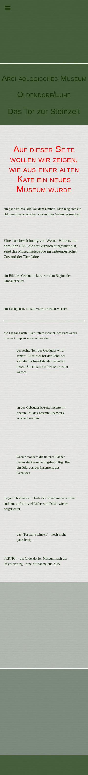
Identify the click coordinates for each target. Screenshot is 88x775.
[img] (44, 31)
